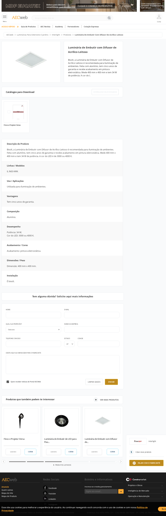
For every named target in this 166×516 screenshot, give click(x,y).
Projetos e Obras (135, 485)
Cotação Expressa (91, 26)
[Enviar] (121, 491)
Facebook (53, 488)
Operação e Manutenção (138, 496)
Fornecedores (73, 26)
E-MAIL (66, 309)
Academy (59, 26)
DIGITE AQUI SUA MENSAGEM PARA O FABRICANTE (23, 353)
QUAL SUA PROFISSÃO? (14, 324)
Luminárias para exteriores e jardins (32, 35)
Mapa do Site (7, 493)
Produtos (67, 35)
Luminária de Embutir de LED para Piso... (60, 440)
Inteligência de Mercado (138, 490)
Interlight (56, 35)
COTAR (30, 452)
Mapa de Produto (9, 496)
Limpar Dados (94, 382)
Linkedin (52, 499)
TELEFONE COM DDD (13, 338)
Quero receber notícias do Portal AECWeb (26, 382)
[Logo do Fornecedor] (137, 441)
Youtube (52, 493)
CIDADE (80, 338)
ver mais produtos (109, 400)
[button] (4, 461)
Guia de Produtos (28, 26)
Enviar (111, 382)
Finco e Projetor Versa (14, 439)
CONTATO (13, 452)
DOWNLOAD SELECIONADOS (105, 92)
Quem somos (7, 490)
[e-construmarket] (136, 479)
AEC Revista (45, 26)
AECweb (9, 35)
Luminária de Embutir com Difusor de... (101, 440)
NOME (8, 309)
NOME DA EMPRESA (71, 324)
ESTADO (67, 338)
